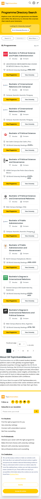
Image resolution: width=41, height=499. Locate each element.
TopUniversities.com (7, 360)
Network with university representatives (15, 446)
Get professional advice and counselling (15, 449)
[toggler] (38, 2)
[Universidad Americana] (5, 85)
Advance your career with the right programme (17, 440)
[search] (30, 3)
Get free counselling (8, 431)
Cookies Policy (14, 474)
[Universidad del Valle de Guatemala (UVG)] (5, 278)
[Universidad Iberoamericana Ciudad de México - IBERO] (5, 54)
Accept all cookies (20, 491)
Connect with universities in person (13, 428)
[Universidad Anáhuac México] (5, 246)
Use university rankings (9, 425)
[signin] (34, 2)
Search (7, 38)
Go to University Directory (20, 30)
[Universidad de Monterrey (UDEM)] (5, 160)
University (20, 38)
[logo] (9, 3)
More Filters (32, 38)
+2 (34, 232)
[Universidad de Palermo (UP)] (5, 311)
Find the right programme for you (13, 422)
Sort (35, 46)
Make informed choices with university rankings (17, 443)
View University (29, 75)
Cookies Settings (20, 478)
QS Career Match (6, 380)
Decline (20, 485)
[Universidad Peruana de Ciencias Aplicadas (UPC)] (5, 134)
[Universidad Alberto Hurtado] (5, 197)
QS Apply (11, 374)
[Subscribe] (36, 411)
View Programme (11, 75)
